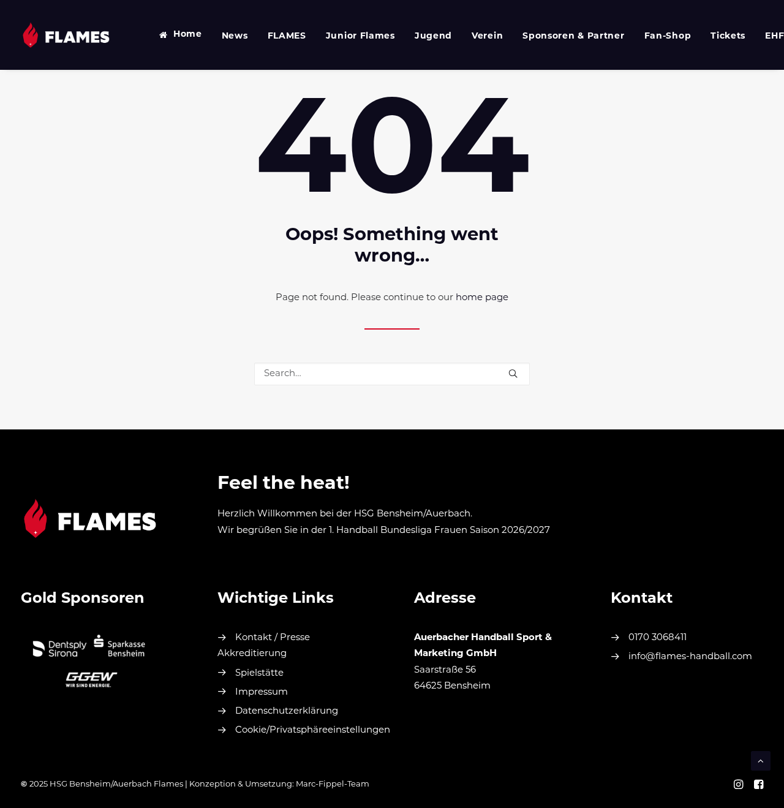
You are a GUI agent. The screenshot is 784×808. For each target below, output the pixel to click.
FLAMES (287, 36)
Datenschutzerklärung (286, 711)
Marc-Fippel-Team (332, 784)
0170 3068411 (657, 638)
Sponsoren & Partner (573, 36)
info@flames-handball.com (690, 657)
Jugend (433, 36)
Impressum (261, 692)
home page (482, 298)
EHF (774, 36)
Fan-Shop (668, 36)
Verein (487, 36)
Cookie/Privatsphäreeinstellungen (312, 730)
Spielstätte (259, 673)
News (235, 36)
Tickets (727, 36)
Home (187, 34)
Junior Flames (360, 36)
